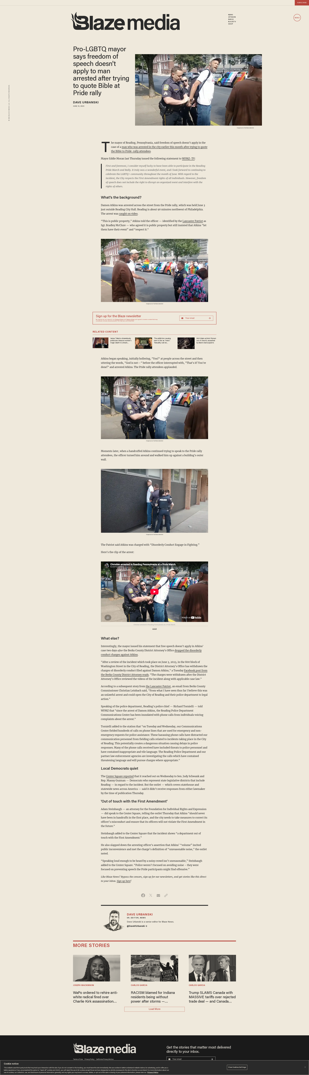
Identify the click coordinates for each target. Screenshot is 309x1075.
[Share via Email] (158, 895)
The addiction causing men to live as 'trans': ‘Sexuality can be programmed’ (162, 341)
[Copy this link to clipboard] (166, 895)
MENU (297, 18)
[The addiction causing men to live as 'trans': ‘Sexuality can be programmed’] (143, 343)
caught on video (128, 213)
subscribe (302, 3)
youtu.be (154, 628)
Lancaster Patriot (193, 221)
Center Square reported (120, 776)
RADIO (231, 19)
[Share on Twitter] (151, 895)
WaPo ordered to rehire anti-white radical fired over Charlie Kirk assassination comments (95, 997)
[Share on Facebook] (143, 895)
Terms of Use (130, 319)
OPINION (232, 17)
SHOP (230, 24)
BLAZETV (232, 21)
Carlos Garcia (139, 985)
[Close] (305, 1067)
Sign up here (123, 880)
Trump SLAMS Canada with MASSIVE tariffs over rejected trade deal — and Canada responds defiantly (212, 997)
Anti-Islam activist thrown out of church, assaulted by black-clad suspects (206, 341)
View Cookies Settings (237, 1067)
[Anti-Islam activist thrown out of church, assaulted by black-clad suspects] (186, 343)
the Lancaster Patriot (158, 686)
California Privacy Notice (105, 1059)
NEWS (230, 15)
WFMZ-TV (188, 158)
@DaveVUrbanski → (137, 926)
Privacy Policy (119, 319)
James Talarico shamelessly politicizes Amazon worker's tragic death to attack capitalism (120, 341)
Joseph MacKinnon (83, 985)
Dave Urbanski (86, 102)
